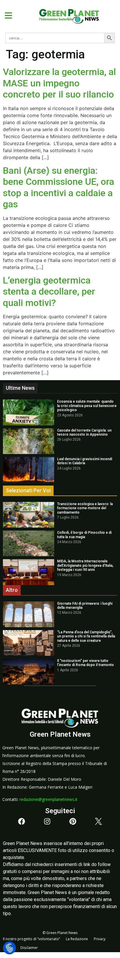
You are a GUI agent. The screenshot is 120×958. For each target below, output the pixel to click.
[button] (6, 15)
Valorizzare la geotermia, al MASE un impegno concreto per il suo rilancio (59, 83)
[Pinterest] (73, 821)
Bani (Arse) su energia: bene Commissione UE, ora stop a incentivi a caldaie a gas (58, 187)
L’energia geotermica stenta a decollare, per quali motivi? (49, 291)
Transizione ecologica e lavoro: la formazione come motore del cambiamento (85, 508)
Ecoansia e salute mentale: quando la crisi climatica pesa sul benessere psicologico (87, 405)
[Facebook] (22, 821)
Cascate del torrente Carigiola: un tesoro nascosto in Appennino (84, 432)
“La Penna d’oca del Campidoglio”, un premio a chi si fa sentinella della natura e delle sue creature (86, 636)
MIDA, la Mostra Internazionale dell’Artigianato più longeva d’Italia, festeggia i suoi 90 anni (85, 565)
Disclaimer (29, 947)
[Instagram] (47, 821)
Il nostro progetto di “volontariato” (31, 938)
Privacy (99, 938)
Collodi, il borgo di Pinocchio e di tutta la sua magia (84, 535)
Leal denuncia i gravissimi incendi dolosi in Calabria (84, 461)
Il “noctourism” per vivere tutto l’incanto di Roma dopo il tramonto (85, 663)
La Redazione (77, 938)
